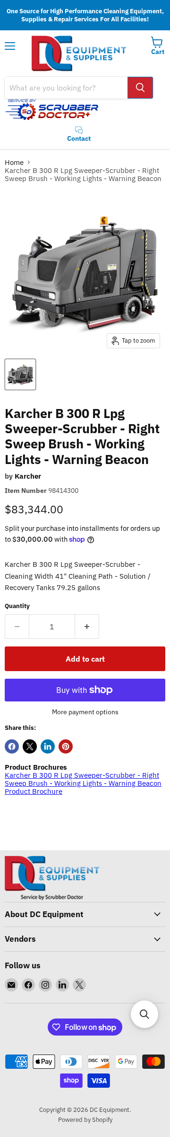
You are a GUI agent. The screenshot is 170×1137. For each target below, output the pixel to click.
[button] (144, 1014)
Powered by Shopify (85, 1120)
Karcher (28, 476)
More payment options (85, 712)
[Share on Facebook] (12, 746)
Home (14, 162)
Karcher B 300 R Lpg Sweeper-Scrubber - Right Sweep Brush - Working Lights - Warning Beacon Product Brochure (83, 783)
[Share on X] (30, 746)
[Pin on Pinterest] (66, 746)
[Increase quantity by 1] (87, 626)
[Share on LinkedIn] (48, 746)
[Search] (140, 88)
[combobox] (66, 88)
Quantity (17, 605)
